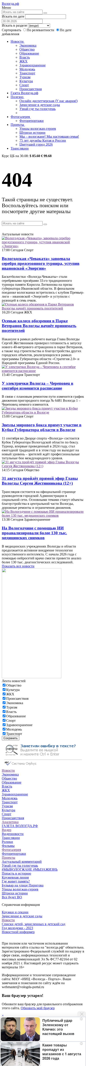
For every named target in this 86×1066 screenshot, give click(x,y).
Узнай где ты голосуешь (37, 109)
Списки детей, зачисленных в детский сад (33, 924)
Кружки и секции (15, 912)
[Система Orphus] (43, 766)
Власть (24, 57)
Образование (29, 53)
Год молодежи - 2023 (17, 928)
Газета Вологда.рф (24, 93)
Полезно (17, 97)
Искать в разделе (14, 25)
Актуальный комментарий (22, 861)
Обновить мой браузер (38, 1008)
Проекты (18, 124)
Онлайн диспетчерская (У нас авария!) (48, 101)
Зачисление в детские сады (39, 105)
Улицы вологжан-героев (37, 128)
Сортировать (11, 30)
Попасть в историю (16, 873)
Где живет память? (16, 881)
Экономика (27, 45)
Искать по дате (13, 16)
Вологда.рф (10, 3)
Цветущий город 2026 (36, 144)
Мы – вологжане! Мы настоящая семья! (49, 136)
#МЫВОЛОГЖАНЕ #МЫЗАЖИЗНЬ (30, 869)
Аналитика (10, 822)
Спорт (24, 85)
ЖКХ (23, 61)
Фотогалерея (21, 117)
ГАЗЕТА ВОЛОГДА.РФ (20, 826)
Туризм (24, 77)
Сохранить (11, 738)
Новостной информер (18, 932)
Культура (26, 81)
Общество (27, 49)
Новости (17, 41)
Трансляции (20, 148)
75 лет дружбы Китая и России (42, 140)
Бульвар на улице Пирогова (22, 885)
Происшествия (30, 89)
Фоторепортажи (31, 121)
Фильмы (8, 846)
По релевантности (41, 30)
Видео (6, 830)
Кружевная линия (15, 877)
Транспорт (27, 73)
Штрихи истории (32, 132)
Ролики (7, 842)
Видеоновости (13, 834)
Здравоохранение (32, 65)
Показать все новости (18, 566)
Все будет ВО (12, 897)
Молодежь (27, 69)
